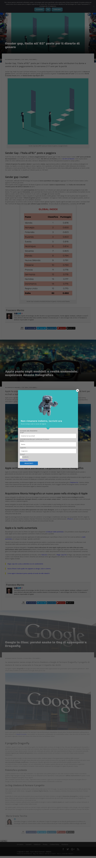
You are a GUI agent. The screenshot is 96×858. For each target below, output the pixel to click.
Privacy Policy (24, 460)
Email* (22, 432)
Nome (22, 441)
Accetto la (25, 457)
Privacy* (22, 454)
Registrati (29, 463)
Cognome (23, 447)
